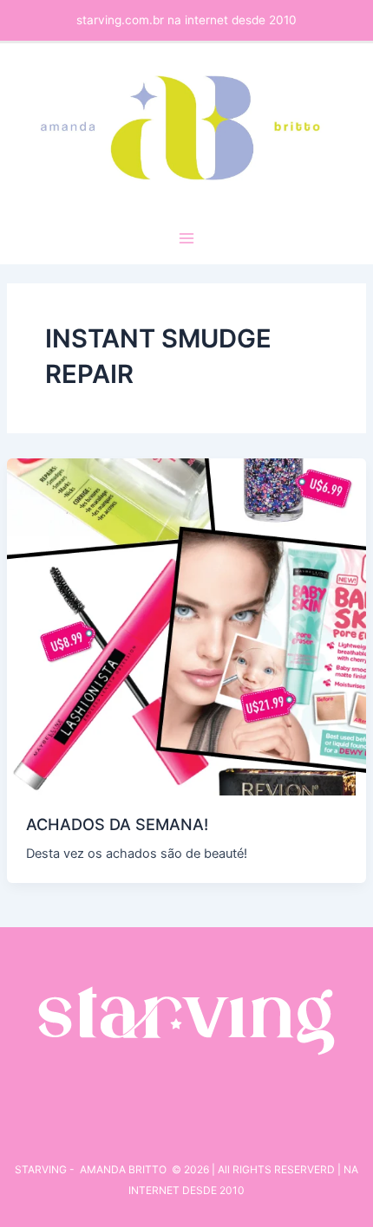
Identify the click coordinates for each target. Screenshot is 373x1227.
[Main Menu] (186, 238)
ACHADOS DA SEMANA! (117, 824)
